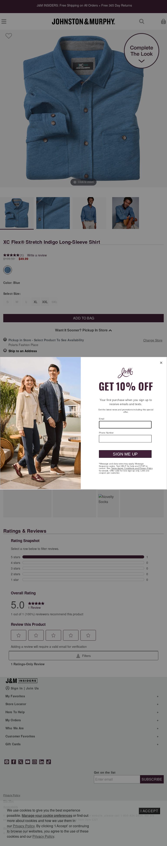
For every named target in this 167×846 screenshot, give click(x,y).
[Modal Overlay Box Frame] (83, 423)
